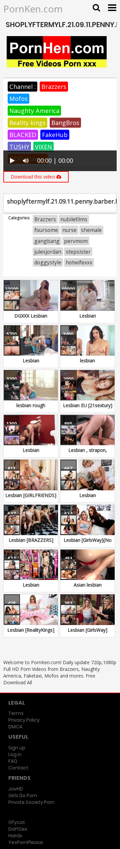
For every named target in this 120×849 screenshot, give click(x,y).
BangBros (65, 123)
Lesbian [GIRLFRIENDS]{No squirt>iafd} (30, 498)
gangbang (47, 241)
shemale (91, 230)
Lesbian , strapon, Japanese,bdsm (87, 453)
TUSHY (19, 147)
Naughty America (34, 111)
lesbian (87, 360)
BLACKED (22, 135)
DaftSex (17, 829)
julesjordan (47, 251)
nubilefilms (73, 219)
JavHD (15, 788)
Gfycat (16, 822)
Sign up (16, 747)
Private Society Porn (31, 802)
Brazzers (53, 87)
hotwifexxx (79, 262)
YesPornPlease (25, 842)
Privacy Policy (24, 720)
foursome (46, 230)
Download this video (33, 176)
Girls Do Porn (22, 795)
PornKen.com (33, 8)
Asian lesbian (88, 585)
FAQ (12, 761)
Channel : (22, 87)
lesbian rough (30, 405)
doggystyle (47, 262)
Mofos (18, 99)
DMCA (15, 726)
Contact (18, 767)
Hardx (15, 835)
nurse (69, 230)
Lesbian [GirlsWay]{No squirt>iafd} (88, 543)
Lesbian (87, 316)
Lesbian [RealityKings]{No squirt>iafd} (30, 633)
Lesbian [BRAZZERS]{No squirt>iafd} (31, 543)
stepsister (78, 251)
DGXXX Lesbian (30, 316)
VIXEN (43, 147)
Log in (15, 754)
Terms (16, 713)
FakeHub (55, 135)
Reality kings (27, 123)
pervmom (76, 241)
